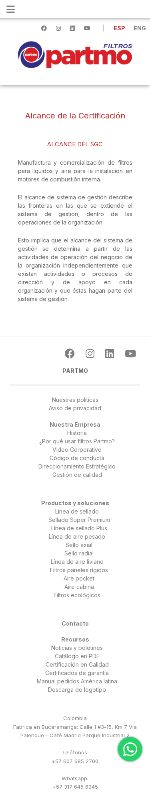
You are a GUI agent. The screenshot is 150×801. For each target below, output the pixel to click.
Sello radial (79, 553)
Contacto (75, 623)
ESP (120, 28)
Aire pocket (79, 578)
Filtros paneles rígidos (79, 570)
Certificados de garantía (77, 672)
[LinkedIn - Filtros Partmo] (111, 354)
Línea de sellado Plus (79, 528)
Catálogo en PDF (77, 656)
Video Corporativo (77, 449)
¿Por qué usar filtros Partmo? (77, 441)
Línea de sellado (77, 511)
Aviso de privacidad (75, 408)
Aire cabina (79, 586)
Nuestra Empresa (75, 424)
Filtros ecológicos (77, 595)
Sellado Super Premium (79, 519)
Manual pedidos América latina (77, 681)
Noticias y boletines (77, 647)
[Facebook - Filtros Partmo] (71, 354)
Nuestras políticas (75, 399)
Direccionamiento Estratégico (77, 466)
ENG (140, 28)
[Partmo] (75, 54)
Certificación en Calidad (77, 664)
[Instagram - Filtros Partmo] (91, 354)
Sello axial (79, 544)
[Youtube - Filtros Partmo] (130, 354)
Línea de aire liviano (77, 561)
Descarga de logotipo (77, 689)
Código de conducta (77, 458)
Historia (77, 432)
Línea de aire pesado (77, 536)
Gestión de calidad (77, 474)
